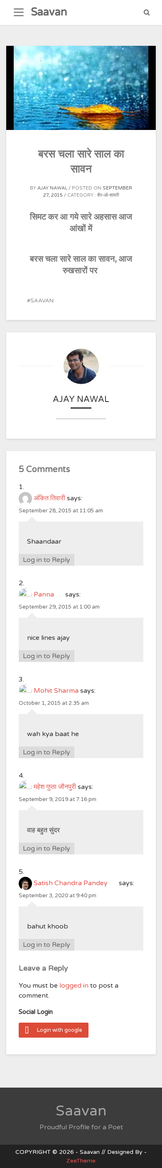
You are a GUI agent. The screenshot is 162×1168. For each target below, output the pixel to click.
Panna (49, 594)
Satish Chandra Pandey (75, 883)
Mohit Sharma (56, 690)
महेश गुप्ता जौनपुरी (55, 787)
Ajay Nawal (52, 188)
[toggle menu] (18, 12)
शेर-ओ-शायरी (108, 195)
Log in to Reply (46, 560)
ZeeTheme (81, 1160)
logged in (73, 985)
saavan (42, 300)
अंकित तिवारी (49, 498)
